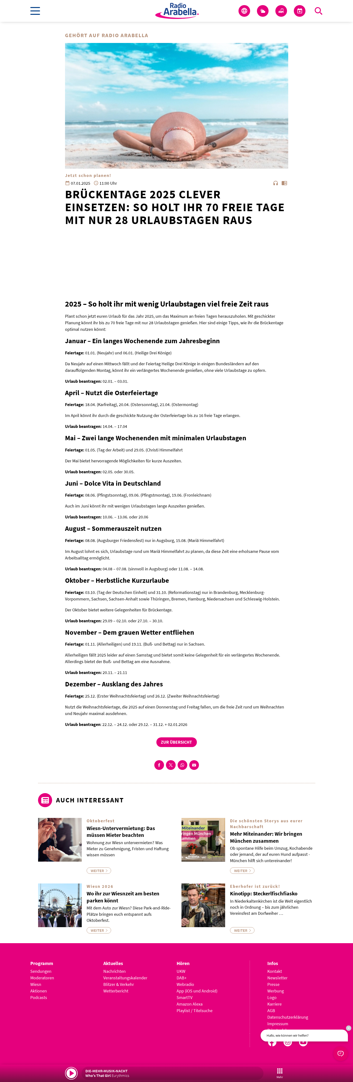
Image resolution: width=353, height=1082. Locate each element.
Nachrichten (114, 971)
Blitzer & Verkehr (118, 984)
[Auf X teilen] (171, 765)
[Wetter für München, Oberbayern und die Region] (263, 11)
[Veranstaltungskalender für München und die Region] (299, 11)
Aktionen (38, 991)
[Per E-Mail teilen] (194, 765)
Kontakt (274, 971)
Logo (272, 997)
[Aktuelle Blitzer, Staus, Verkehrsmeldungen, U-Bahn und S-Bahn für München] (281, 11)
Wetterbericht (115, 991)
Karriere (274, 1004)
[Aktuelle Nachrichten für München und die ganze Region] (244, 11)
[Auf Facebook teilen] (159, 765)
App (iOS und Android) (197, 991)
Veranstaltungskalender (125, 978)
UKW (181, 971)
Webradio (185, 984)
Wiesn (35, 984)
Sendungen (40, 971)
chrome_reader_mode (284, 183)
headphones (276, 183)
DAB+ (182, 978)
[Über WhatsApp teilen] (182, 765)
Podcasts (38, 997)
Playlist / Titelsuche (195, 1010)
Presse (273, 984)
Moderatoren (42, 978)
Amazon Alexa (190, 1004)
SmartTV (184, 997)
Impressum (277, 1023)
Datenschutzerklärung (287, 1017)
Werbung (275, 991)
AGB (271, 1010)
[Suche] (318, 11)
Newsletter (277, 978)
